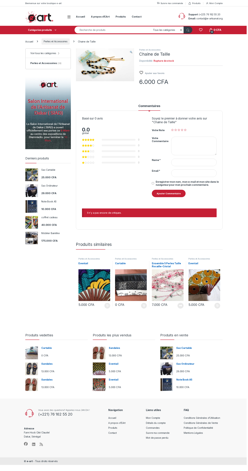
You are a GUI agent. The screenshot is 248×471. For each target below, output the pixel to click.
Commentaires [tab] (149, 106)
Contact (137, 16)
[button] (131, 52)
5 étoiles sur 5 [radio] (185, 130)
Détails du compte (156, 422)
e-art (30, 461)
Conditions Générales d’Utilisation (202, 417)
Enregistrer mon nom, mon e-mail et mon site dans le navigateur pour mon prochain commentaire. (187, 183)
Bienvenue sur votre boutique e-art (43, 3)
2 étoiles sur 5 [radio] (175, 130)
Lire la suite (180, 306)
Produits (196, 3)
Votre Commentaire (160, 140)
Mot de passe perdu (157, 437)
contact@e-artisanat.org (209, 18)
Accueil (80, 16)
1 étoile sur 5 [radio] (172, 130)
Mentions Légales (193, 432)
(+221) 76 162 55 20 (209, 14)
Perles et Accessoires (55, 41)
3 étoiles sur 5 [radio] (179, 130)
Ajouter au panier (106, 306)
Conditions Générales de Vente (201, 422)
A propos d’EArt (100, 16)
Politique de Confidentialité (198, 427)
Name (156, 160)
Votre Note (158, 130)
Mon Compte (216, 3)
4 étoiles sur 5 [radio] (182, 130)
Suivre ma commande (172, 3)
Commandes (153, 427)
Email (156, 170)
